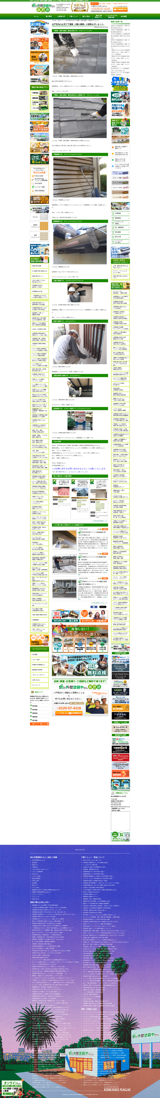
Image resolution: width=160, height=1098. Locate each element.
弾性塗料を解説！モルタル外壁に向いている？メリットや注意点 (49, 1082)
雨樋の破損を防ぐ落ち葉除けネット (37, 471)
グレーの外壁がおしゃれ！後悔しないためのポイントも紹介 (48, 1069)
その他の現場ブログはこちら (99, 603)
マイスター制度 (36, 876)
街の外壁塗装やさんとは (38, 860)
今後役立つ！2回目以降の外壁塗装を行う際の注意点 (97, 908)
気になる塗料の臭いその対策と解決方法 (118, 353)
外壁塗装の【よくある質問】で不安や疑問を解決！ (45, 905)
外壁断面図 (35, 620)
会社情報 (34, 883)
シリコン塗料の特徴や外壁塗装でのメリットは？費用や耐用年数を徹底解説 (103, 1048)
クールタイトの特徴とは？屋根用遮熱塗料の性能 (120, 628)
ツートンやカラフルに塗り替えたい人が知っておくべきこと (122, 166)
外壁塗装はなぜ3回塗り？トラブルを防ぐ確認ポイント (46, 991)
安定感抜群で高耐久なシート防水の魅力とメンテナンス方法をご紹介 (50, 1039)
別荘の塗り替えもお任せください (120, 276)
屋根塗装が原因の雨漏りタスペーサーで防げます (39, 487)
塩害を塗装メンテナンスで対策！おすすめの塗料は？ (46, 1044)
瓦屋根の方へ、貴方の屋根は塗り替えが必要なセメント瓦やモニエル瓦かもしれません (106, 942)
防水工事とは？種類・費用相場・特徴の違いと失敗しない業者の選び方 (51, 1032)
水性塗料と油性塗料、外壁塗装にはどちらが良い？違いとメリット (100, 1069)
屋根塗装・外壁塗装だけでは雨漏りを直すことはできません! (48, 939)
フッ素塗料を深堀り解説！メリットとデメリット (120, 608)
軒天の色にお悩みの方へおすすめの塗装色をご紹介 (39, 446)
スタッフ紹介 (36, 659)
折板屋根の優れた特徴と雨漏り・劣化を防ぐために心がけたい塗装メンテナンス (104, 930)
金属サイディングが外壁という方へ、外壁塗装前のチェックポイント (101, 1084)
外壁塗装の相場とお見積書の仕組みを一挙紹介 (95, 880)
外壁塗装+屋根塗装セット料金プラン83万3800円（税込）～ (99, 876)
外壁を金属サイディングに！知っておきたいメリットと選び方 (99, 926)
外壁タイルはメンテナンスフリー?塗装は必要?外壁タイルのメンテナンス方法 (103, 933)
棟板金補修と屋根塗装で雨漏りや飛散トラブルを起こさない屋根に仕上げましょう (53, 1028)
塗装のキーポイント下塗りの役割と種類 (118, 399)
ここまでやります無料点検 (111, 16)
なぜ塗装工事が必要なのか (39, 271)
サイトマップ (36, 685)
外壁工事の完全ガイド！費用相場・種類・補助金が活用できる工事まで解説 (52, 930)
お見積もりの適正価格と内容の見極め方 (120, 333)
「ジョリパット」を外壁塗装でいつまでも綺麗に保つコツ (47, 1021)
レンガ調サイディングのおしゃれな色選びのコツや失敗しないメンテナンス (52, 978)
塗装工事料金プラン (98, 16)
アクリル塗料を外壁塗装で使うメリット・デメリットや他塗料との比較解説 (103, 1050)
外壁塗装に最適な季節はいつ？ (39, 344)
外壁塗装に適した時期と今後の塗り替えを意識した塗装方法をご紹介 (50, 969)
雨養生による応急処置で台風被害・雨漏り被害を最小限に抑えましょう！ (51, 1055)
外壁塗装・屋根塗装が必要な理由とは (42, 944)
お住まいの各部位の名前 (39, 329)
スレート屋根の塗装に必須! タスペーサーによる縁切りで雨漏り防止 (50, 1003)
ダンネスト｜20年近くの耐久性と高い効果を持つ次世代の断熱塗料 (100, 1039)
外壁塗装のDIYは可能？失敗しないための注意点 (120, 450)
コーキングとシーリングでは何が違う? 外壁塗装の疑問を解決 (48, 1012)
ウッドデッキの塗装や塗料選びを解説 (38, 538)
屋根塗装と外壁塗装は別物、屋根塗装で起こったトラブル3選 (48, 1000)
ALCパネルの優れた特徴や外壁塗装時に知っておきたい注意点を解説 (50, 1014)
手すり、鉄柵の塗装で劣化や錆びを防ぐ (38, 533)
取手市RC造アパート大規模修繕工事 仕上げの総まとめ (120, 69)
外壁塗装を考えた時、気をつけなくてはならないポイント (47, 989)
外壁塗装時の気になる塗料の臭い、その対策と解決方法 (46, 934)
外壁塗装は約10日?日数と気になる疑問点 (119, 343)
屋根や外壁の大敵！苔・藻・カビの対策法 (119, 516)
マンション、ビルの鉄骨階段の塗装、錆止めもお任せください (99, 969)
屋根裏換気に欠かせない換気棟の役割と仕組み (39, 589)
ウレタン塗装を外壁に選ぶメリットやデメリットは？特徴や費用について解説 (103, 1053)
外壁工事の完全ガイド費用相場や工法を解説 (38, 303)
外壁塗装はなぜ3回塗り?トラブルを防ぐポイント (39, 426)
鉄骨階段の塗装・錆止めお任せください (39, 528)
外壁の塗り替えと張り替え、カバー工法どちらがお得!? (46, 953)
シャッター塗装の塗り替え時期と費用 (38, 548)
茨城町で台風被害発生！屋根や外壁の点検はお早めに (120, 26)
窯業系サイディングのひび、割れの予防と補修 (120, 460)
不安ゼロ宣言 (35, 880)
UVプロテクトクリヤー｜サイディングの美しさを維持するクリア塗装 (101, 1037)
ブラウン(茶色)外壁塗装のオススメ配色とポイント (120, 603)
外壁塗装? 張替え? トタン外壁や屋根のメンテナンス (97, 928)
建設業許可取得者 (37, 669)
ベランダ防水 (39, 108)
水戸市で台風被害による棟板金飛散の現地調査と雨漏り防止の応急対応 (120, 36)
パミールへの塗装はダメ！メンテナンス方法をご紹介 (120, 531)
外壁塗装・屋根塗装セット (39, 103)
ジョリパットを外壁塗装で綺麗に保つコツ (120, 496)
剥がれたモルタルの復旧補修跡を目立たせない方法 (39, 395)
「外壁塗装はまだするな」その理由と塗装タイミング (39, 296)
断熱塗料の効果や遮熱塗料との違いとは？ (120, 537)
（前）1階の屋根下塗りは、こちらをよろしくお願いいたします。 (70, 471)
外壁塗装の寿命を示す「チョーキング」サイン (39, 375)
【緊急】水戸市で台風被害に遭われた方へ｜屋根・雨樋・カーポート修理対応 (120, 58)
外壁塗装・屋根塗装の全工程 (90, 869)
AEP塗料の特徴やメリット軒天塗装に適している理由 (120, 639)
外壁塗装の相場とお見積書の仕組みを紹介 (120, 322)
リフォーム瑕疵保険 (37, 871)
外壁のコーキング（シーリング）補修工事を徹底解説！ (97, 924)
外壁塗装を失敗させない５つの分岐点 (120, 307)
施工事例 (49, 16)
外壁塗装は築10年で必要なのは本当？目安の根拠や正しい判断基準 (49, 925)
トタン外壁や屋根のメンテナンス (38, 502)
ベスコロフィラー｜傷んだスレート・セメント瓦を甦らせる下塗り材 (101, 1021)
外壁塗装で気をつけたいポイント (39, 420)
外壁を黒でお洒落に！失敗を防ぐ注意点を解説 (120, 588)
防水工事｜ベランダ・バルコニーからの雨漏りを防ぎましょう (99, 914)
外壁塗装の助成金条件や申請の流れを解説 (120, 302)
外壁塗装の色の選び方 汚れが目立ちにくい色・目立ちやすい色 (48, 912)
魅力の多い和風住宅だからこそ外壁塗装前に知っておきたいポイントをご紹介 (103, 935)
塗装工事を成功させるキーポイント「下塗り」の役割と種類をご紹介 (101, 1075)
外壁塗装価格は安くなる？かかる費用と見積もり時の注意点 (99, 885)
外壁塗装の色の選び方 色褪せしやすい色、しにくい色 (46, 909)
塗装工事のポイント (38, 276)
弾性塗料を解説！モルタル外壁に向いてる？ (120, 613)
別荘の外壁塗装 (87, 999)
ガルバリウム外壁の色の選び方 (118, 384)
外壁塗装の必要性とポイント (90, 894)
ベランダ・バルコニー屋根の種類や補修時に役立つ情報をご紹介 (49, 1030)
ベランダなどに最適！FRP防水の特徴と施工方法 (39, 573)
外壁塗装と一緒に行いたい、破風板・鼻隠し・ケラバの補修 (99, 946)
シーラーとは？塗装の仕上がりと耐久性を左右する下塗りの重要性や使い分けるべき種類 (106, 1073)
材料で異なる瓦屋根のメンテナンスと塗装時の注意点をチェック (100, 939)
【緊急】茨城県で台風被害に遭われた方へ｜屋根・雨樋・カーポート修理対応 (120, 64)
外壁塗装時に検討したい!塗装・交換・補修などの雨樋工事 (98, 958)
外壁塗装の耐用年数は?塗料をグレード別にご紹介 (39, 334)
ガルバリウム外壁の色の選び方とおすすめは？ (44, 964)
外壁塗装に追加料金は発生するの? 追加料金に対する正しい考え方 (100, 921)
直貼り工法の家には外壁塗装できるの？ (118, 465)
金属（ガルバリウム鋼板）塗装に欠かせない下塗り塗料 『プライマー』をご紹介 (104, 1078)
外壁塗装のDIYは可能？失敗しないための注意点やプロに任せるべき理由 (51, 950)
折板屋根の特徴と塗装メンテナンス (37, 507)
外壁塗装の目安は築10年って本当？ (37, 286)
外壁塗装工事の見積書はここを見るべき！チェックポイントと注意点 (101, 883)
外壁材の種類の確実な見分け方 (117, 368)
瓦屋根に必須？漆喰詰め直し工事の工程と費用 (95, 937)
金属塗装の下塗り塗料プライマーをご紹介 (119, 404)
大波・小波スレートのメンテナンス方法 (38, 630)
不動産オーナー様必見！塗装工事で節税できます (120, 424)
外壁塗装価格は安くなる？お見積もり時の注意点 (39, 308)
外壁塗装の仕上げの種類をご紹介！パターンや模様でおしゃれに (49, 1087)
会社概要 (124, 16)
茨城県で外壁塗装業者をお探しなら (41, 892)
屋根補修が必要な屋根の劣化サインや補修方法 (39, 477)
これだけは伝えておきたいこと (40, 869)
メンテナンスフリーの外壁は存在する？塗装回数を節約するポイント (50, 959)
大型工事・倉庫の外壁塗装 (90, 994)
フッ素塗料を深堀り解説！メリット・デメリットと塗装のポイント (49, 1080)
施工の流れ (86, 16)
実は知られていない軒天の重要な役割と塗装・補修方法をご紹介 (100, 949)
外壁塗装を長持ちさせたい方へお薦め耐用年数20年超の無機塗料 (100, 1071)
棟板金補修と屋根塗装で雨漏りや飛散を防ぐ (39, 558)
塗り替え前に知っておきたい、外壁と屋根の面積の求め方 (47, 1016)
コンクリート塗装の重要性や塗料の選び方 (38, 553)
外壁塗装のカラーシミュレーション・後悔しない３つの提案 (48, 919)
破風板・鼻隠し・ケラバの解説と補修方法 (39, 436)
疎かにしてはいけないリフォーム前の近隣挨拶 (120, 348)
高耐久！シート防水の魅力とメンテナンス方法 (39, 584)
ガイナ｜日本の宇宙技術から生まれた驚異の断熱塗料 (97, 1041)
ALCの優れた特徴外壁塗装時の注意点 (38, 609)
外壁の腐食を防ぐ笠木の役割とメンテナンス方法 (39, 456)
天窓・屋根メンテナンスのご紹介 (38, 451)
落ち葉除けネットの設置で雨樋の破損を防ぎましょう (97, 962)
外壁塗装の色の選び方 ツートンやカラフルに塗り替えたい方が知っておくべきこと (54, 914)
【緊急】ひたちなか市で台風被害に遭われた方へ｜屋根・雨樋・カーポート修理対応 (120, 52)
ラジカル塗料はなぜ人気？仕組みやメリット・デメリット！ (48, 1084)
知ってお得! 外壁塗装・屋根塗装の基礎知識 (43, 941)
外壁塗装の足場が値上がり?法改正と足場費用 (121, 435)
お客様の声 (61, 16)
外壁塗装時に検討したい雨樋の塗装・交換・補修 (39, 461)
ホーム (36, 16)
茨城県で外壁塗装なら (38, 664)
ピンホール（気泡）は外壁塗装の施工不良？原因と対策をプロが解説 (50, 984)
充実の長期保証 (36, 878)
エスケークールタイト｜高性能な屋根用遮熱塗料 (96, 1028)
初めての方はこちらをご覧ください (92, 860)
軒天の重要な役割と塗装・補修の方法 (38, 441)
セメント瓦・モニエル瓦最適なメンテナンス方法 (39, 517)
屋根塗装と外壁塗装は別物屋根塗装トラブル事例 (39, 415)
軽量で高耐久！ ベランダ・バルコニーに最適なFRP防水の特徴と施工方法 (51, 1034)
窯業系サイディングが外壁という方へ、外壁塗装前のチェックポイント (101, 1082)
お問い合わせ (36, 680)
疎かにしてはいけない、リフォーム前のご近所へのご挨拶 (47, 932)
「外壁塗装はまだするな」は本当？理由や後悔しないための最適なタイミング (52, 928)
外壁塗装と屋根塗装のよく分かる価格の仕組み (95, 862)
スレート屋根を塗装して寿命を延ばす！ (93, 992)
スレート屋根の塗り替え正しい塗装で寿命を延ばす (39, 482)
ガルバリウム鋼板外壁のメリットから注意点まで (120, 378)
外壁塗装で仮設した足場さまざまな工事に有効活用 (120, 429)
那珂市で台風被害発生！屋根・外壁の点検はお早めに (120, 41)
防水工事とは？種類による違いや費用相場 (39, 568)
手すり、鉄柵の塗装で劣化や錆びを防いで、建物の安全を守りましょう (101, 971)
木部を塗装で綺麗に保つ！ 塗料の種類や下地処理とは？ (47, 1046)
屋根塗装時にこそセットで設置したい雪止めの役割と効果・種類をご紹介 (102, 960)
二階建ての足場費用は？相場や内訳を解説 (120, 440)
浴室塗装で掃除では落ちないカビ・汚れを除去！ (96, 976)
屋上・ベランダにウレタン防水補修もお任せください (39, 579)
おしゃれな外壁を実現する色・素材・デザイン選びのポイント (48, 1064)
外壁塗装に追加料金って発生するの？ (118, 312)
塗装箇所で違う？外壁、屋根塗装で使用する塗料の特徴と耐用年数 (100, 1062)
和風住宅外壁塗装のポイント (118, 486)
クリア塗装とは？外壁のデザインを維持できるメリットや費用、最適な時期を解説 (104, 1055)
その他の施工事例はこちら (100, 521)
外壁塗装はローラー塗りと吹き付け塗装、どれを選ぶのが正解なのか (50, 1009)
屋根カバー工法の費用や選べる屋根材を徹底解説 (39, 324)
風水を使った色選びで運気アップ (121, 147)
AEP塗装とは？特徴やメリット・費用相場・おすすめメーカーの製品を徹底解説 (104, 1057)
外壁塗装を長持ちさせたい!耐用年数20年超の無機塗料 (121, 414)
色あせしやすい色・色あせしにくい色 (120, 160)
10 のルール (35, 874)
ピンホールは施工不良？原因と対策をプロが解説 (39, 400)
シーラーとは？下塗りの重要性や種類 (119, 409)
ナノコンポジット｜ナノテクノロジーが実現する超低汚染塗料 (99, 1032)
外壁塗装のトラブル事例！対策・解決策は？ (120, 562)
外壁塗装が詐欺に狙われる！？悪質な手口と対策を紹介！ (47, 996)
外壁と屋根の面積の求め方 (39, 614)
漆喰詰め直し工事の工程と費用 (118, 491)
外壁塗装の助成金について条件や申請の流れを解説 (96, 919)
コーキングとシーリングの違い (39, 604)
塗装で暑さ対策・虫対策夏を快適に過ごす (39, 369)
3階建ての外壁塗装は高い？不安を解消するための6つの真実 (48, 937)
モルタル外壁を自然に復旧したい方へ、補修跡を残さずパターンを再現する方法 (53, 982)
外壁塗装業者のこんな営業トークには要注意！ (120, 445)
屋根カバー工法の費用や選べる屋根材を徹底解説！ (96, 903)
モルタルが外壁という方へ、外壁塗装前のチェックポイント (99, 1080)
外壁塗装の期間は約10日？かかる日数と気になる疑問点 (47, 923)
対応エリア (35, 885)
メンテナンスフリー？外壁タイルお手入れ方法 (120, 480)
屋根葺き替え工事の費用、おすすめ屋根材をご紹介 (96, 901)
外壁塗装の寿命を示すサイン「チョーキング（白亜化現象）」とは (49, 973)
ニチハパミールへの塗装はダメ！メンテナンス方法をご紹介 (48, 1048)
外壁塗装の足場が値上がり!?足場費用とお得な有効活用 (97, 1003)
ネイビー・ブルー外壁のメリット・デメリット (120, 577)
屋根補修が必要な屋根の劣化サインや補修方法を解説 (97, 964)
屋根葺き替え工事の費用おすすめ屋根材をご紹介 (39, 318)
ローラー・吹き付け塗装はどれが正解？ (118, 501)
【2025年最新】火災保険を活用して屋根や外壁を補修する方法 (99, 889)
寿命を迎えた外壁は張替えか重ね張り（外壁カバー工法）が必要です (101, 905)
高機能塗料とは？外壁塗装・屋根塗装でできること (39, 411)
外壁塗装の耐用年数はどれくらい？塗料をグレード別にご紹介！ (49, 966)
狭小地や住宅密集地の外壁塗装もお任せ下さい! (39, 492)
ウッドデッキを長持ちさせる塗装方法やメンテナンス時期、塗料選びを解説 (103, 974)
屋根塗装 (39, 98)
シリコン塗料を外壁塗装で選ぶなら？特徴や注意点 (39, 359)
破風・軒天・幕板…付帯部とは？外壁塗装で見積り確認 (97, 944)
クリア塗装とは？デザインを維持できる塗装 (39, 364)
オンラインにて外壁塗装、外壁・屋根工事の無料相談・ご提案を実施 (101, 917)
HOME (54, 20)
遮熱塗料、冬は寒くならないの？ (92, 1059)
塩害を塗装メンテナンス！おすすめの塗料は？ (39, 594)
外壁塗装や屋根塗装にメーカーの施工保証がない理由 (120, 419)
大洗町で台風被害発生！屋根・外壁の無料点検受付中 (120, 31)
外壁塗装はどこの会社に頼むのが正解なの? (43, 1005)
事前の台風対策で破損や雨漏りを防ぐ (118, 547)
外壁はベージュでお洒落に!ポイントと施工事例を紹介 (121, 598)
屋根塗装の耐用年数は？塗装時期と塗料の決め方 (120, 567)
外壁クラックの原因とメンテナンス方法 (38, 380)
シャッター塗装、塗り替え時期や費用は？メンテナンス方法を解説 (100, 978)
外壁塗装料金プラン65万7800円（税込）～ (94, 871)
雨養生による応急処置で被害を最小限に (120, 552)
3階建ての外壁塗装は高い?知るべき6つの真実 (120, 358)
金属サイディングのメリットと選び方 (38, 497)
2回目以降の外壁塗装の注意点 (118, 389)
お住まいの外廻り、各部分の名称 (41, 955)
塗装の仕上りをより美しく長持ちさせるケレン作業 (39, 405)
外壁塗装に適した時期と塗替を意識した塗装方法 (39, 339)
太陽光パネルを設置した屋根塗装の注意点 (120, 521)
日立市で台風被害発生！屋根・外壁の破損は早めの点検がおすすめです (120, 46)
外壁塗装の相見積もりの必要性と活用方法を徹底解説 (46, 994)
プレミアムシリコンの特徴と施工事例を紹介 (119, 623)
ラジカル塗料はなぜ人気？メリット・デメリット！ (120, 634)
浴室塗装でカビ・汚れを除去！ (38, 543)
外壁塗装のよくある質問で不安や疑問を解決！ (120, 297)
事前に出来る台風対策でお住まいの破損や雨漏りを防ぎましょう (49, 1053)
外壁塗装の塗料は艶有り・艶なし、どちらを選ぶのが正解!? (98, 1066)
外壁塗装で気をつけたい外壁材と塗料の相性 (39, 624)
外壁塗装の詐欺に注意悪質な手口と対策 (119, 338)
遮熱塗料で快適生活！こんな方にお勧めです (94, 1030)
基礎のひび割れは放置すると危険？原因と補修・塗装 (46, 1057)
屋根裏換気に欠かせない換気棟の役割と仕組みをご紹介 (46, 1041)
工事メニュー (73, 16)
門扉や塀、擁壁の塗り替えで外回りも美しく (94, 910)
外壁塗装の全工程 (37, 291)
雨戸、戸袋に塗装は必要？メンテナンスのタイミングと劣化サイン (100, 983)
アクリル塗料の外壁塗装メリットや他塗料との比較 (39, 349)
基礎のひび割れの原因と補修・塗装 (118, 557)
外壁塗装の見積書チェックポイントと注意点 (120, 327)
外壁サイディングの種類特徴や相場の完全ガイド (39, 390)
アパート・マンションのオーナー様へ (120, 271)
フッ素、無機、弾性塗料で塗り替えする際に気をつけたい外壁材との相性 (51, 1023)
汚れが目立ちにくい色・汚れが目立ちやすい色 (122, 153)
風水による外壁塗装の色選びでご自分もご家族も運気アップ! (48, 921)
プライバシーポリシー (38, 675)
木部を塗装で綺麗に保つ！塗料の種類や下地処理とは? (121, 526)
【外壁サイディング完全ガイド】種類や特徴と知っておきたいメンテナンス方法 (53, 980)
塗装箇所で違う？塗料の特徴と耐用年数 (119, 394)
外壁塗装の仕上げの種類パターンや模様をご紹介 (120, 618)
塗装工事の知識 (36, 266)
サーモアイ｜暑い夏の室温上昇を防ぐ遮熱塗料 (95, 1016)
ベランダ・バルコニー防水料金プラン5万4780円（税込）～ (98, 878)
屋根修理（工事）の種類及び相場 (38, 313)
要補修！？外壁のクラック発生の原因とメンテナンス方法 (47, 975)
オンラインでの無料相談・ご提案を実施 (120, 292)
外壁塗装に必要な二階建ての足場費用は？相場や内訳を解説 (99, 1005)
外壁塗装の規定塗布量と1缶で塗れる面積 (120, 506)
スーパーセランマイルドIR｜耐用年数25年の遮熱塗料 (97, 1019)
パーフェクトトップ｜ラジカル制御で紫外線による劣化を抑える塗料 (101, 1012)
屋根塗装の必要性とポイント (90, 896)
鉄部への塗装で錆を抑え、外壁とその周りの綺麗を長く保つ (99, 967)
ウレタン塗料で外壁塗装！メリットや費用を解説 (39, 354)
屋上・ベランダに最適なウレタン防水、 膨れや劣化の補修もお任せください (52, 1037)
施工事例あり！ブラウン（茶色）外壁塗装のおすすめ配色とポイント (50, 1078)
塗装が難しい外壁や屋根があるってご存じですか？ (120, 455)
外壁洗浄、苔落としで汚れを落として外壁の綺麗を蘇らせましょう (100, 985)
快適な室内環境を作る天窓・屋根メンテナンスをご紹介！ (98, 953)
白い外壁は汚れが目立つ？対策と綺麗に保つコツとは (120, 593)
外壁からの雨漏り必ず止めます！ (92, 892)
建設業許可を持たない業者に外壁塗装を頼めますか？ (46, 889)
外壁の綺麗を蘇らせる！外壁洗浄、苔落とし (120, 511)
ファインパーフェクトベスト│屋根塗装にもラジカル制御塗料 (99, 1014)
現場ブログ (61, 20)
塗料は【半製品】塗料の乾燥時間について (39, 599)
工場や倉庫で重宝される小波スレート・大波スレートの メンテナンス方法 (51, 1025)
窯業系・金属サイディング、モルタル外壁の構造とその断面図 (48, 1019)
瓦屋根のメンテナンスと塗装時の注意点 (39, 512)
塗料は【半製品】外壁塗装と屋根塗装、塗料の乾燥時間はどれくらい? (50, 1007)
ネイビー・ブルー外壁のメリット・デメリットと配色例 (46, 1066)
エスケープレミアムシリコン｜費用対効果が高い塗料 (97, 1025)
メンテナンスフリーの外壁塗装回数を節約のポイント (120, 373)
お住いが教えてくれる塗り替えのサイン (38, 281)
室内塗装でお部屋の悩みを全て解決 (92, 912)
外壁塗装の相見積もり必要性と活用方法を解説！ (120, 317)
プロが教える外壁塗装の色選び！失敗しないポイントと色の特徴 (49, 907)
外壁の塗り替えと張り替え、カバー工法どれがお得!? (120, 363)
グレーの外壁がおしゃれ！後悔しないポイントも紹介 (120, 582)
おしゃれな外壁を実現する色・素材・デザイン (120, 572)
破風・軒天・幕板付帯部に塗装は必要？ (38, 431)
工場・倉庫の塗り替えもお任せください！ (120, 266)
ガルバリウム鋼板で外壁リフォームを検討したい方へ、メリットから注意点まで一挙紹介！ (56, 962)
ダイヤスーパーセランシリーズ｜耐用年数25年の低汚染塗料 (99, 1023)
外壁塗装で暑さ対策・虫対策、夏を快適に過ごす (96, 1001)
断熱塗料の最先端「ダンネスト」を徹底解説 (120, 542)
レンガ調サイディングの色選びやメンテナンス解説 (39, 385)
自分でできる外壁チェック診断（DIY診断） (43, 948)
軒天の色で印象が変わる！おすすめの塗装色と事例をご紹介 (99, 951)
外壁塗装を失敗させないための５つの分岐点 (44, 916)
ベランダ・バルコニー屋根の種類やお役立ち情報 (39, 563)
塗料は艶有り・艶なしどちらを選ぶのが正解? (119, 470)
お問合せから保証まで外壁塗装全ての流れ (94, 867)
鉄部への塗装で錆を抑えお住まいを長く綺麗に (39, 522)
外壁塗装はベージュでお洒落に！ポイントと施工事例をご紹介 (48, 1075)
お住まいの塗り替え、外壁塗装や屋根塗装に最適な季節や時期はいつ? (50, 971)
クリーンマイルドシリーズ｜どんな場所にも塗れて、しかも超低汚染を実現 (103, 1044)
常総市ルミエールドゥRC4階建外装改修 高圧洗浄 (120, 73)
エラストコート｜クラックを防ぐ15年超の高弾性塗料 (97, 1034)
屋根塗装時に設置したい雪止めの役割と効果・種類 (39, 466)
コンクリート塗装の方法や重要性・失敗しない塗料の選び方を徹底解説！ (102, 980)
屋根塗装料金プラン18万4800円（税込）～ (94, 874)
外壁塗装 (39, 93)
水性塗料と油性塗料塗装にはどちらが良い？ (120, 475)
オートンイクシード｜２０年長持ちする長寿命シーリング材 (99, 1046)
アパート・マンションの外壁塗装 (92, 996)
